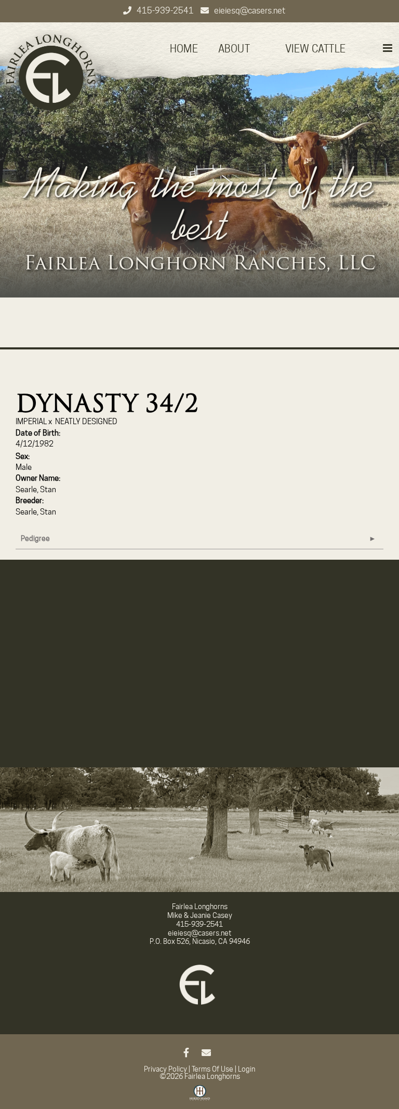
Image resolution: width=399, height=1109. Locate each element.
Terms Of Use (212, 1069)
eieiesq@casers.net (249, 11)
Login (246, 1069)
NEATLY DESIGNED (86, 421)
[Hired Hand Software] (200, 1096)
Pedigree (35, 538)
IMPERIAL (31, 421)
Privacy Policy (165, 1069)
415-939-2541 (166, 11)
